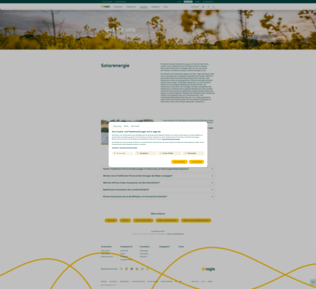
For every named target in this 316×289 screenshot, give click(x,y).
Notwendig (121, 153)
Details (126, 126)
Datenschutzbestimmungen (171, 139)
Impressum (115, 147)
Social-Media (168, 153)
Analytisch (144, 153)
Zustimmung (117, 126)
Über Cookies (135, 126)
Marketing (192, 153)
